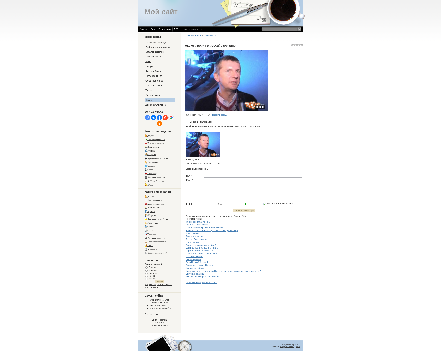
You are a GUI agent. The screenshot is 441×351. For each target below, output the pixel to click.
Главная (143, 29)
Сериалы (151, 166)
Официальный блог (159, 300)
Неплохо (153, 273)
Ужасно (152, 279)
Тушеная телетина (195, 236)
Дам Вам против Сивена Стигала (202, 248)
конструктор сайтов (287, 347)
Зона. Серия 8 (193, 233)
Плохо (152, 276)
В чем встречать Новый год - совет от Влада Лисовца (212, 230)
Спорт (150, 170)
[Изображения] (203, 144)
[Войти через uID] (147, 117)
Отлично (153, 267)
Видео (198, 36)
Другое (150, 135)
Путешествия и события (157, 158)
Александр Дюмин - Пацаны (199, 265)
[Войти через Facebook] (159, 117)
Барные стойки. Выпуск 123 (199, 251)
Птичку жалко (192, 242)
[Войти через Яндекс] (165, 117)
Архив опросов (164, 284)
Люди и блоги (153, 147)
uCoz (298, 347)
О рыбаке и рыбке (194, 256)
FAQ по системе (158, 305)
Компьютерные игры (156, 139)
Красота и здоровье (155, 143)
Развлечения (152, 162)
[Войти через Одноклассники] (159, 123)
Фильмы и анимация (156, 177)
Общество (151, 154)
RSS (176, 29)
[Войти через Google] (171, 117)
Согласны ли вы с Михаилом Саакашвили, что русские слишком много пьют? (223, 271)
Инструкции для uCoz (160, 308)
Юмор (150, 185)
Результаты (150, 284)
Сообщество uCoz (159, 302)
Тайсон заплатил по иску (198, 222)
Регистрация (164, 29)
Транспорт (151, 173)
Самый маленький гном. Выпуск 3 (202, 253)
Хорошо (153, 270)
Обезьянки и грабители (197, 225)
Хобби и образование (156, 181)
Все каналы (152, 249)
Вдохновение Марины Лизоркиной (203, 277)
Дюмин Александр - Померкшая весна (204, 227)
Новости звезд (219, 115)
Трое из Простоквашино (197, 239)
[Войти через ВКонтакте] (153, 117)
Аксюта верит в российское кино (201, 282)
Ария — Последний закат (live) (201, 245)
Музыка (151, 151)
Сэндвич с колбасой (195, 268)
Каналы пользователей (157, 253)
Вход (153, 29)
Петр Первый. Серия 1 (197, 262)
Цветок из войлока (195, 274)
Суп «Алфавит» (193, 259)
